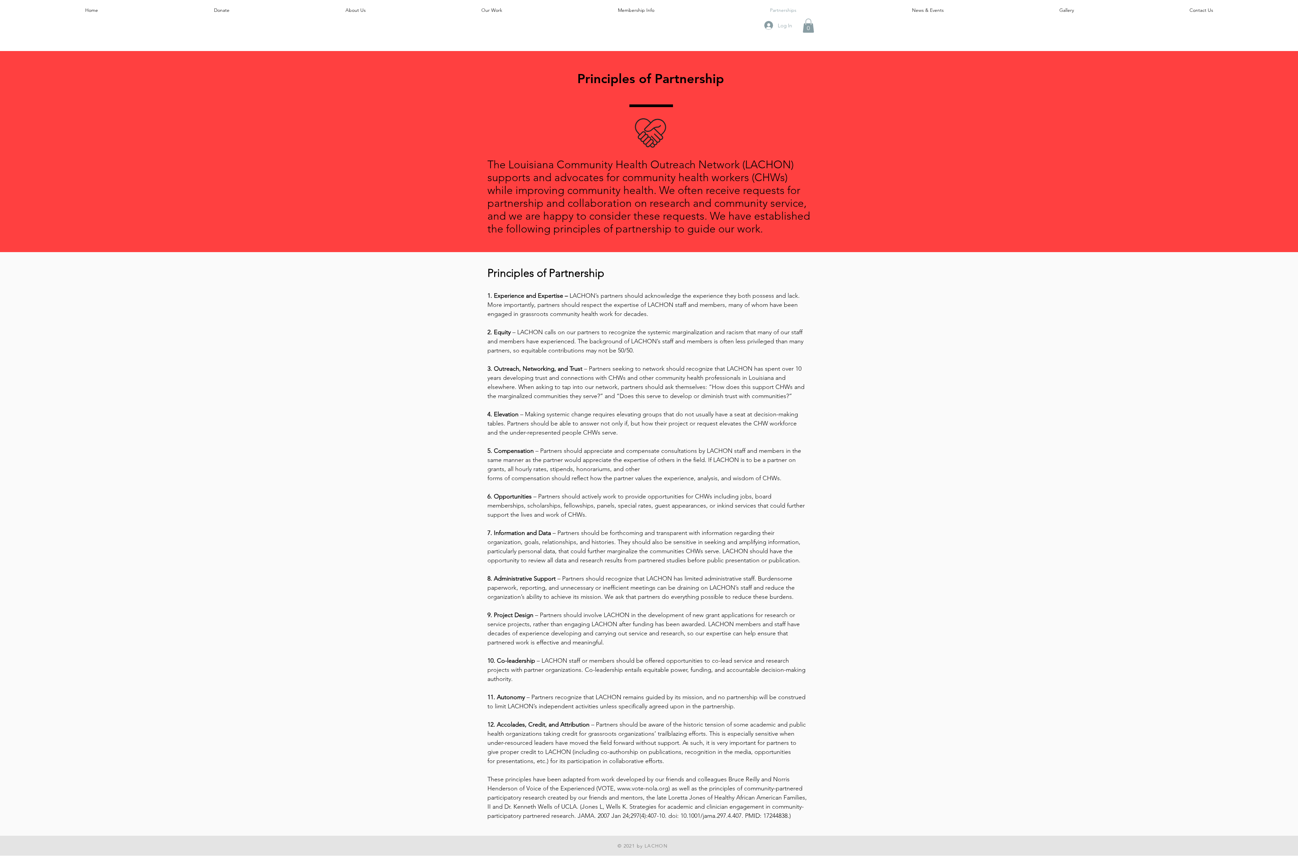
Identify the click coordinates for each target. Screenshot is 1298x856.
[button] (808, 26)
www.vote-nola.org (642, 788)
